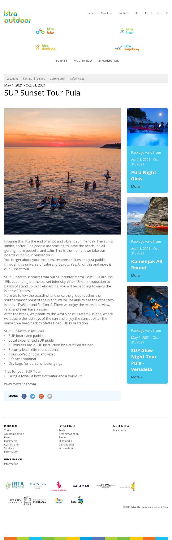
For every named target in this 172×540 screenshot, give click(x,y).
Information (108, 61)
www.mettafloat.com (20, 384)
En (146, 13)
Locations (12, 78)
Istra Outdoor (139, 507)
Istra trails (67, 425)
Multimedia (83, 61)
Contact (123, 13)
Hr (136, 13)
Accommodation (14, 434)
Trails (7, 430)
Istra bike (10, 425)
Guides (40, 78)
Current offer (57, 78)
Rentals (27, 78)
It (167, 13)
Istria (91, 13)
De (157, 13)
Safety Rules (77, 78)
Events (61, 61)
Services (9, 448)
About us (106, 13)
